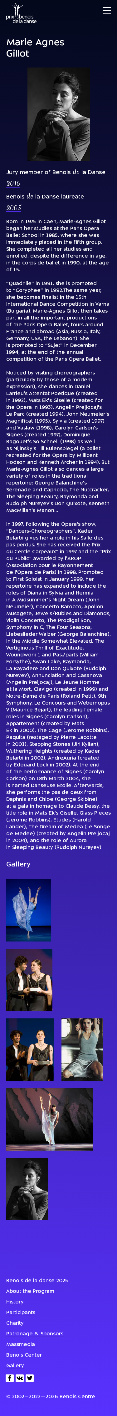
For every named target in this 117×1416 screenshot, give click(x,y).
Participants (20, 1313)
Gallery (15, 1366)
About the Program (30, 1291)
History (15, 1302)
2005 (13, 208)
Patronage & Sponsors (34, 1334)
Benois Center (24, 1355)
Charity (15, 1323)
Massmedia (20, 1345)
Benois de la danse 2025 (37, 1281)
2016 (13, 184)
